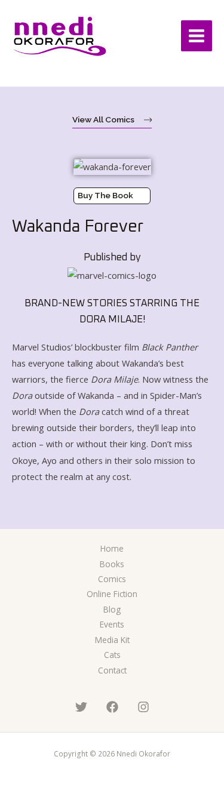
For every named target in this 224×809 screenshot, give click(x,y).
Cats (112, 654)
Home (112, 548)
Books (112, 564)
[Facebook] (112, 707)
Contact (112, 670)
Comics (112, 579)
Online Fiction (112, 593)
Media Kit (112, 639)
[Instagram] (143, 707)
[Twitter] (81, 707)
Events (112, 624)
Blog (112, 609)
